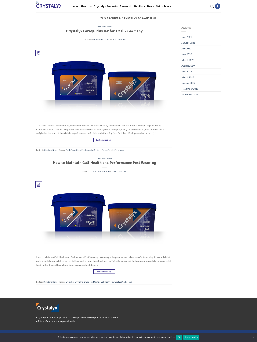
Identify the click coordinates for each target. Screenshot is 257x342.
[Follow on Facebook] (217, 6)
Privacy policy (191, 337)
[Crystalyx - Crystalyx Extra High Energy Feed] (51, 6)
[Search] (212, 6)
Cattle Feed (70, 150)
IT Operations (119, 40)
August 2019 (188, 65)
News (150, 6)
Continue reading (104, 140)
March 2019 (187, 77)
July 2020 (186, 48)
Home (75, 6)
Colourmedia (119, 171)
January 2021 (188, 42)
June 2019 (186, 71)
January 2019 (188, 82)
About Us (86, 6)
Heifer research (118, 150)
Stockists (139, 6)
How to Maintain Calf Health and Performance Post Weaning (104, 162)
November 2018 (189, 88)
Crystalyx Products (106, 6)
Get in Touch (163, 6)
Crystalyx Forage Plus (102, 150)
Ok (179, 337)
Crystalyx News (104, 27)
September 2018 (190, 94)
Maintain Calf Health (101, 282)
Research (125, 6)
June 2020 (186, 54)
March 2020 (187, 60)
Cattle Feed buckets (84, 150)
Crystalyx (70, 282)
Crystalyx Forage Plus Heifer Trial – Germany (104, 31)
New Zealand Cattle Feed (121, 282)
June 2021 (186, 36)
